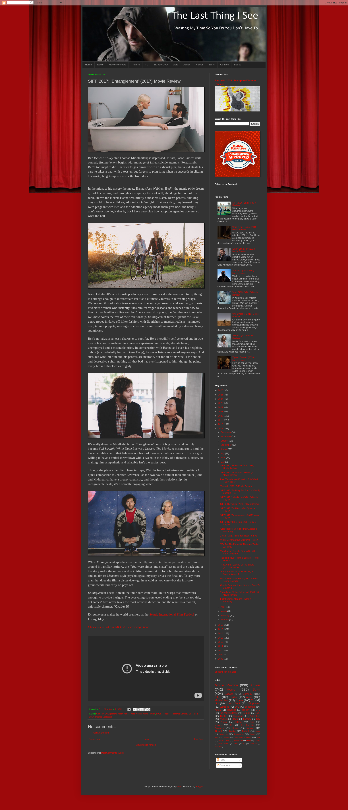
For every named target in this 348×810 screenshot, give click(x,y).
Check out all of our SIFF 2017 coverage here (118, 627)
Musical (250, 728)
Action (186, 64)
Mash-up (253, 744)
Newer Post (94, 739)
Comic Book (233, 703)
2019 (221, 420)
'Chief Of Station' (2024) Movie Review (244, 250)
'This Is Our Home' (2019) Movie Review (244, 228)
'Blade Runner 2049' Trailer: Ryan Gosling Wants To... (237, 572)
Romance (166, 714)
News (100, 64)
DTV (258, 710)
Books (237, 64)
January (225, 619)
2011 (221, 646)
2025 (221, 394)
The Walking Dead (228, 713)
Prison (226, 737)
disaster (232, 731)
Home (88, 64)
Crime (239, 700)
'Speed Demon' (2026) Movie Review (243, 358)
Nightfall (218, 747)
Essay (257, 740)
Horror (199, 64)
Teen (235, 719)
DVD (237, 707)
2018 (221, 424)
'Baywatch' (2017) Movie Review (236, 486)
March (224, 611)
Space (235, 728)
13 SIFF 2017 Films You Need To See (238, 536)
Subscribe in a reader (225, 672)
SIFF (191, 714)
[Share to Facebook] (145, 709)
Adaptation (254, 703)
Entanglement (111, 714)
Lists (175, 64)
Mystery (218, 725)
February (225, 615)
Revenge (231, 710)
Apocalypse (239, 734)
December (226, 432)
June (223, 457)
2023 (221, 403)
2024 (221, 399)
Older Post (198, 739)
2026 (221, 390)
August (224, 449)
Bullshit (245, 731)
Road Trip (238, 740)
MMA (236, 743)
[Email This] (135, 709)
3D (244, 743)
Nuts (252, 722)
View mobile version (146, 745)
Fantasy (247, 719)
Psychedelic (223, 743)
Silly (231, 725)
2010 (221, 650)
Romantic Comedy (180, 714)
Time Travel (224, 740)
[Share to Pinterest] (148, 709)
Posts (222, 760)
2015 (221, 629)
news (158, 714)
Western (223, 719)
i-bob (179, 786)
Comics (224, 64)
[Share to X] (142, 709)
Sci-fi (256, 689)
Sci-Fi (211, 64)
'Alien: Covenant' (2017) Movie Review (239, 540)
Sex (258, 737)
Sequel (246, 713)
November (226, 436)
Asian (249, 697)
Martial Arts (221, 700)
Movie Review (149, 714)
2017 (221, 428)
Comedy (99, 714)
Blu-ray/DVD (161, 64)
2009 (221, 654)
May (223, 462)
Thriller (233, 697)
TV (146, 64)
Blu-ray (245, 710)
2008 (221, 659)
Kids (217, 737)
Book (257, 713)
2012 (221, 642)
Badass (229, 693)
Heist (248, 740)
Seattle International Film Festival (171, 614)
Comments (224, 765)
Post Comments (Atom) (112, 753)
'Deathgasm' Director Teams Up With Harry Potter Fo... (238, 552)
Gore (258, 731)
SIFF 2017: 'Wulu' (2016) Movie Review (239, 504)
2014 (221, 633)
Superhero (250, 707)
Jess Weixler (136, 714)
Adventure (255, 716)
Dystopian (238, 716)
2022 (221, 407)
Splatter (238, 722)
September (226, 445)
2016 (221, 625)
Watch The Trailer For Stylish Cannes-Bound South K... (239, 579)
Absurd (218, 731)
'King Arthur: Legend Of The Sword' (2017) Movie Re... (237, 566)
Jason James (124, 714)
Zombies (224, 707)
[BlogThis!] (138, 709)
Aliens (224, 722)
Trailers (135, 64)
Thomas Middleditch (103, 717)
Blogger (199, 786)
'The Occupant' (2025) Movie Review (243, 271)
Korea (218, 710)
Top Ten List (247, 725)
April (223, 607)
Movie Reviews (117, 64)
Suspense (223, 734)
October (225, 441)
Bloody (253, 734)
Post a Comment (100, 733)
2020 (221, 416)
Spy (258, 719)
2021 (221, 411)
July (223, 453)
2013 (221, 638)
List (217, 703)
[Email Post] (129, 709)
